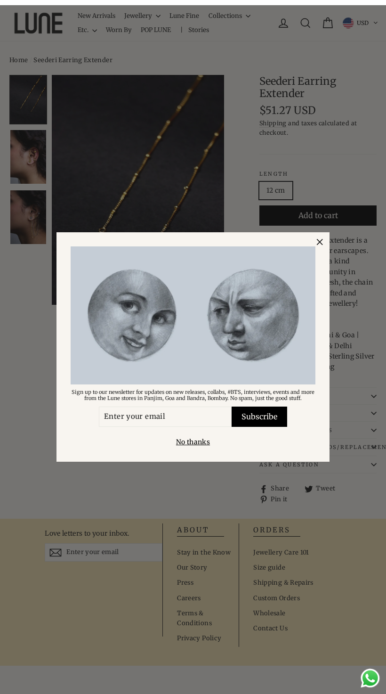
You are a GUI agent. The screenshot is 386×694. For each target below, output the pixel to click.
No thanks (193, 442)
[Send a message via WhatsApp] (370, 678)
